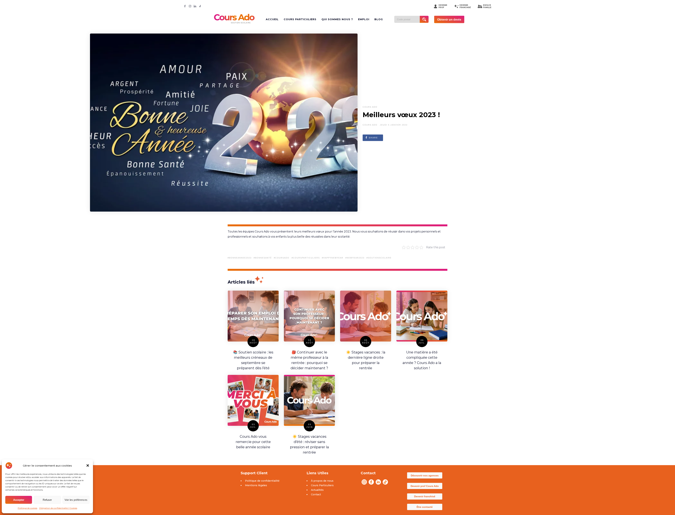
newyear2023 (355, 258)
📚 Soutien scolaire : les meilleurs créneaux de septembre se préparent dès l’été (253, 360)
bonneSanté (263, 258)
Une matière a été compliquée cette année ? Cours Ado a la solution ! (422, 360)
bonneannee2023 (240, 258)
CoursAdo (282, 258)
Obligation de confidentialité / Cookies (58, 508)
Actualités (317, 489)
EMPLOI (363, 19)
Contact (316, 494)
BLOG (378, 19)
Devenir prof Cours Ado (425, 486)
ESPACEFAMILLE (487, 6)
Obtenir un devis (449, 19)
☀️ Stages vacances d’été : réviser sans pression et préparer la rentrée (309, 444)
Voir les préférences (76, 499)
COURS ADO (370, 125)
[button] (87, 465)
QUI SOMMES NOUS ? (337, 19)
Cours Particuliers (322, 485)
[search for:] (408, 19)
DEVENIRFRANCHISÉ (465, 6)
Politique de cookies (27, 508)
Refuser (47, 499)
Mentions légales (256, 485)
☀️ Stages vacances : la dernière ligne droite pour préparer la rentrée (365, 360)
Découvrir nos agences (425, 475)
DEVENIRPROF (443, 6)
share (373, 138)
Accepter (18, 499)
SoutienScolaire (379, 258)
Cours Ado (370, 107)
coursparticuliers (306, 258)
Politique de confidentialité (262, 480)
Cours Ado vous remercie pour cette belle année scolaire (253, 441)
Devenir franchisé (424, 496)
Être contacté (425, 507)
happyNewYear (333, 258)
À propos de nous (322, 480)
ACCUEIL (272, 19)
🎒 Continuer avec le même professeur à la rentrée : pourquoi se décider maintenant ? (309, 360)
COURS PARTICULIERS (300, 19)
